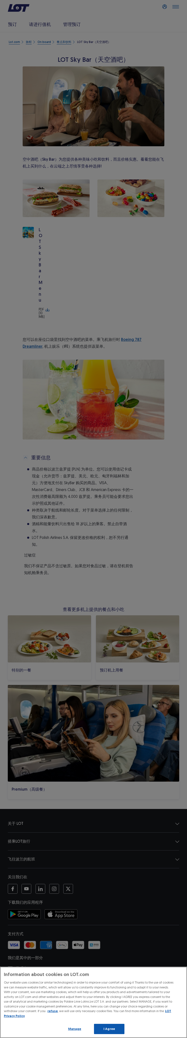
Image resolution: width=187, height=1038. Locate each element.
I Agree (109, 1029)
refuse (52, 1011)
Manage (74, 1029)
